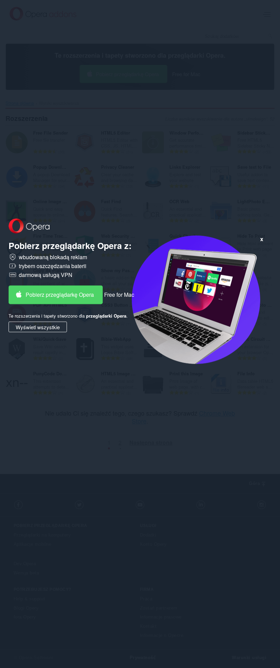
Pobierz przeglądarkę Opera (60, 294)
